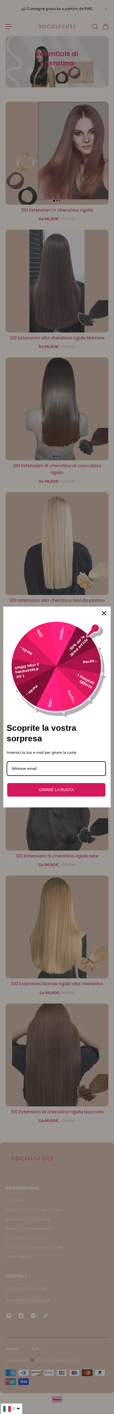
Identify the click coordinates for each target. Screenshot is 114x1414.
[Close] (104, 613)
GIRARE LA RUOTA (56, 789)
